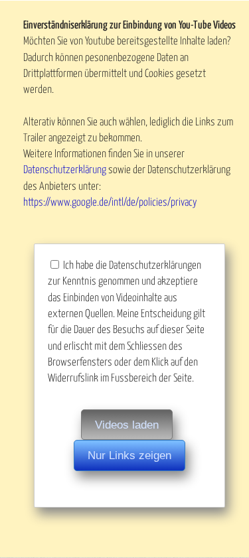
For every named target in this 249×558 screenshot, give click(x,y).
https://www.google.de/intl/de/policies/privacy (110, 202)
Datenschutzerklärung (64, 170)
